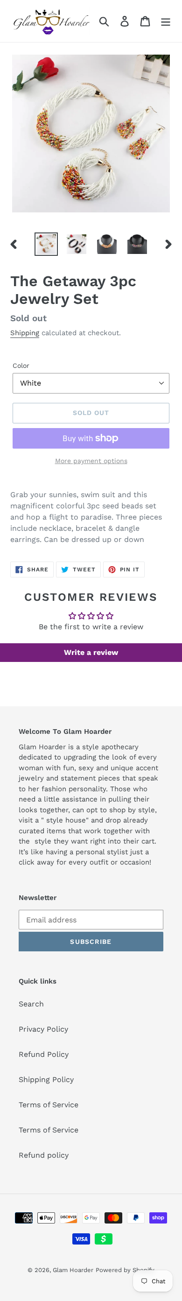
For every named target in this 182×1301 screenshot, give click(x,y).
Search (31, 1003)
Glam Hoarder (73, 1269)
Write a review (91, 652)
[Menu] (165, 21)
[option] (46, 244)
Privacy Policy (43, 1029)
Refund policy (44, 1155)
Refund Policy (44, 1054)
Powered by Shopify (125, 1269)
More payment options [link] (91, 460)
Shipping (24, 333)
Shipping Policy (46, 1079)
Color (21, 365)
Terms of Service (48, 1104)
